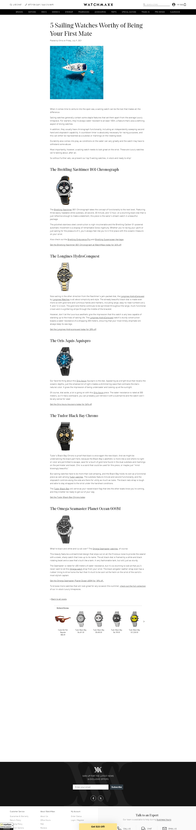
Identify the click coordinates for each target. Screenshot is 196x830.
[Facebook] (93, 798)
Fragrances (83, 12)
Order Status (76, 816)
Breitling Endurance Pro (79, 239)
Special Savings (129, 12)
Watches (32, 12)
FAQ (42, 823)
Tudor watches (76, 476)
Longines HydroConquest (132, 296)
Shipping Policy (16, 823)
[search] (144, 4)
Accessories (100, 12)
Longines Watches (61, 299)
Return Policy (15, 820)
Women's (56, 12)
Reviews (43, 827)
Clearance (175, 12)
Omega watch (76, 568)
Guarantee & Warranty (19, 816)
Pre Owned (160, 12)
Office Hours (45, 820)
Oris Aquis (81, 380)
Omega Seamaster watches (105, 548)
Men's (44, 12)
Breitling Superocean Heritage (109, 239)
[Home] (98, 4)
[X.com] (100, 798)
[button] (6, 826)
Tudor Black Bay (61, 488)
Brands (19, 12)
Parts (114, 12)
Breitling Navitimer (63, 209)
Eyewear (69, 12)
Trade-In (145, 12)
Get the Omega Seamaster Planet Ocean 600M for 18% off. (77, 580)
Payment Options (17, 827)
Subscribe (116, 787)
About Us (44, 816)
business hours (164, 819)
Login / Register (77, 820)
